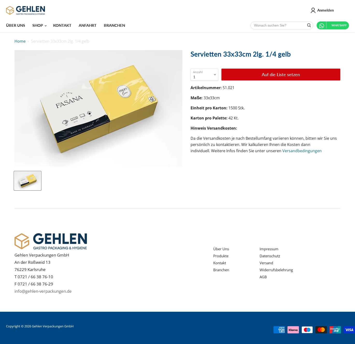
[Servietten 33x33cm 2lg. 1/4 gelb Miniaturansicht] (27, 180)
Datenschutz (270, 255)
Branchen (221, 269)
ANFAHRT (88, 25)
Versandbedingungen (302, 150)
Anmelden (325, 10)
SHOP (38, 25)
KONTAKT (62, 25)
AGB (263, 276)
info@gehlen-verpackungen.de (43, 291)
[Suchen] (309, 25)
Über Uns (221, 248)
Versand (266, 262)
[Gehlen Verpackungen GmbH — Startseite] (25, 10)
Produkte (220, 255)
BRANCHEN (114, 25)
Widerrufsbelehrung (276, 269)
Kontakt (219, 262)
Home (20, 41)
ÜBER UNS (15, 25)
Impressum (269, 248)
